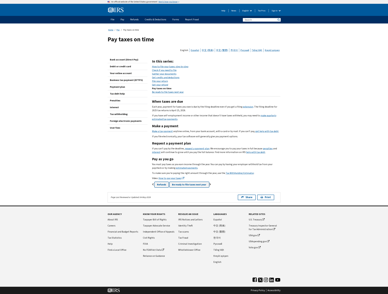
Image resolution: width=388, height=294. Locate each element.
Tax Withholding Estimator (240, 173)
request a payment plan (197, 148)
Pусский (217, 243)
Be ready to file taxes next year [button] (189, 184)
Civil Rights (149, 237)
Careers (111, 225)
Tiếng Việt (257, 50)
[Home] (116, 8)
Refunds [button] (161, 184)
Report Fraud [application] (192, 19)
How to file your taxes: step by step (170, 66)
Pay (118, 29)
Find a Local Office (117, 249)
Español (195, 50)
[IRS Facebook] (255, 279)
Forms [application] (175, 19)
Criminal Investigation (190, 243)
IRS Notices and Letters (190, 219)
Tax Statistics (115, 237)
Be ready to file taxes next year (168, 92)
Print (268, 197)
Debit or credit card (120, 66)
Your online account (121, 73)
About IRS (113, 219)
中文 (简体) (208, 50)
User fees (115, 127)
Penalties (115, 100)
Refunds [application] (134, 19)
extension (248, 106)
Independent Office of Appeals (158, 231)
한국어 (234, 50)
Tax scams (183, 231)
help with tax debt (255, 152)
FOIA (145, 243)
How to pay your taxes (170, 178)
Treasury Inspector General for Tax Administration (263, 227)
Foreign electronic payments (126, 121)
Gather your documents (164, 73)
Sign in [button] (275, 10)
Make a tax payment (162, 131)
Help (223, 10)
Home (110, 29)
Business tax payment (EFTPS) (126, 80)
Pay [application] (122, 19)
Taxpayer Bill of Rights (155, 219)
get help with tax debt (267, 131)
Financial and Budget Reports (123, 231)
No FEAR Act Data (152, 249)
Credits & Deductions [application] (155, 19)
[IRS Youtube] (277, 279)
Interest (114, 107)
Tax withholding (119, 114)
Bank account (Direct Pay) (124, 59)
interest (156, 152)
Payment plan (117, 86)
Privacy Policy (258, 290)
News (233, 10)
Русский (244, 50)
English (245, 10)
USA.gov (253, 235)
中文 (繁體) (222, 50)
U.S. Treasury (255, 219)
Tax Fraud (183, 237)
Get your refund (160, 84)
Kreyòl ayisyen (272, 50)
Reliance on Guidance (154, 255)
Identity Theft (185, 225)
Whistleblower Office (189, 249)
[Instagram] (266, 279)
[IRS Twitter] (260, 279)
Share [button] (249, 197)
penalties (268, 148)
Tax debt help (117, 93)
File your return (160, 81)
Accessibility (274, 290)
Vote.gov (253, 247)
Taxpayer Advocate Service (156, 225)
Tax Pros (262, 10)
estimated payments (187, 167)
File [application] (112, 19)
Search (278, 20)
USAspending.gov (258, 241)
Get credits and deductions (165, 77)
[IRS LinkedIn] (271, 279)
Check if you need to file (164, 70)
